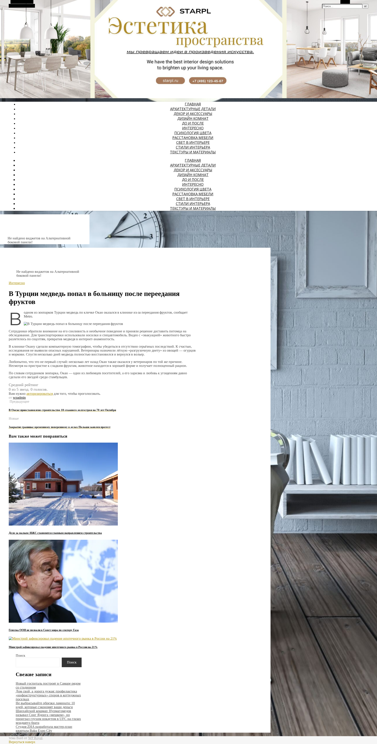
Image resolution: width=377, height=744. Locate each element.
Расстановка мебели (192, 137)
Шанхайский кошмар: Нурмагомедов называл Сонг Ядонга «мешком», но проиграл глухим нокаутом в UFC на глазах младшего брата (48, 717)
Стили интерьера (193, 147)
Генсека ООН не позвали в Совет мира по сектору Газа (44, 630)
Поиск (20, 655)
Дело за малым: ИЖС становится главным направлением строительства (55, 532)
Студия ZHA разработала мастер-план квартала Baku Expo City (44, 728)
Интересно (193, 128)
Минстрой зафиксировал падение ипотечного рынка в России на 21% (53, 647)
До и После (193, 123)
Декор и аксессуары (193, 113)
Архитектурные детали (193, 109)
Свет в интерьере (193, 142)
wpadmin (19, 397)
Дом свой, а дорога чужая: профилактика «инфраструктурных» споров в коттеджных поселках (48, 695)
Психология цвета (192, 133)
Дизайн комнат (193, 118)
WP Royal (35, 738)
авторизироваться (39, 393)
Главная (193, 104)
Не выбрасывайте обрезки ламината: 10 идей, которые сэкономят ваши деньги (45, 705)
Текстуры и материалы (193, 152)
